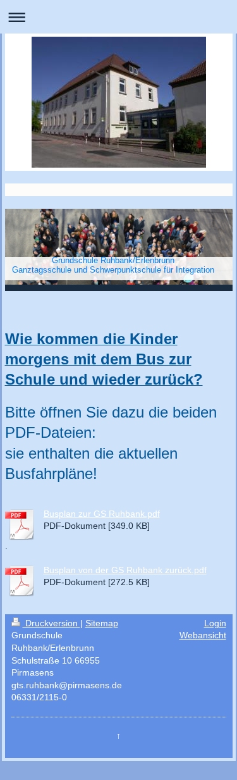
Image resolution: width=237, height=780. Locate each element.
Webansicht (202, 635)
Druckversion (51, 623)
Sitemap (101, 623)
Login (215, 623)
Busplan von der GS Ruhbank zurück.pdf (125, 570)
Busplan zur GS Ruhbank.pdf (102, 514)
